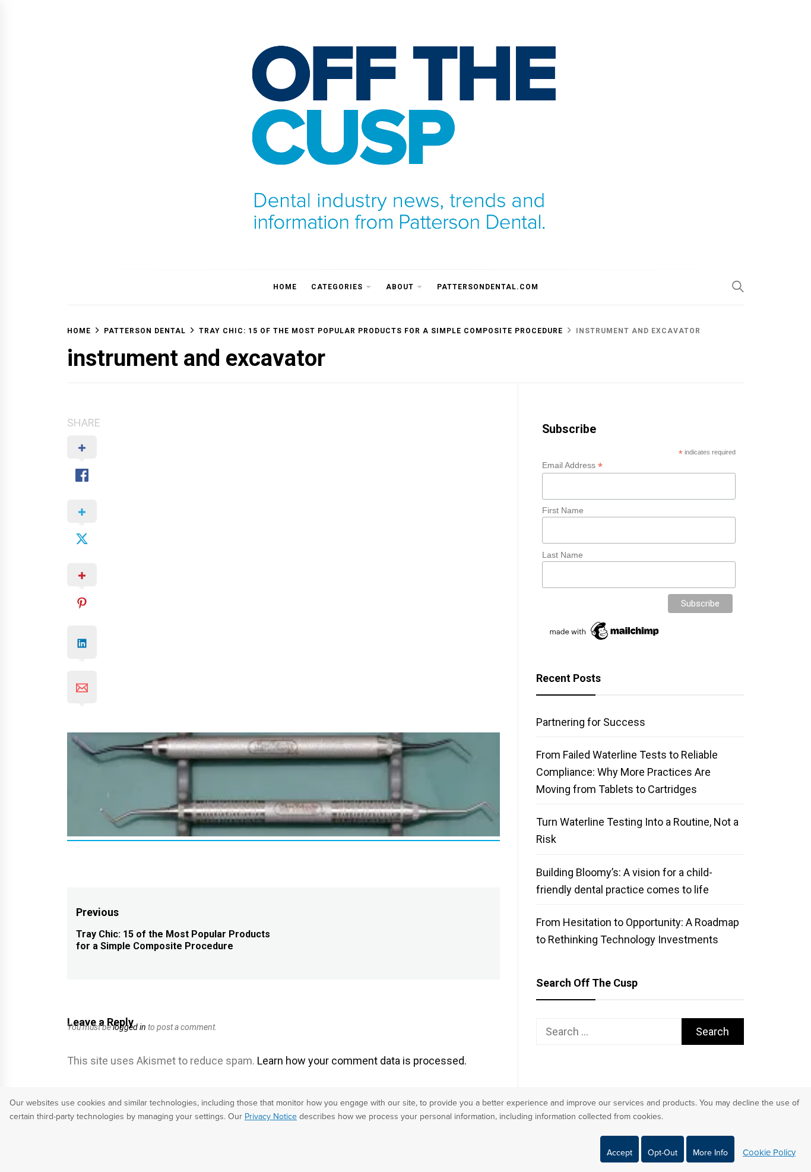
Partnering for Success (590, 722)
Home (285, 287)
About (400, 287)
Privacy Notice (271, 1116)
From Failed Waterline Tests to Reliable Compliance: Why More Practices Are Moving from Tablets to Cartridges (627, 771)
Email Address (572, 465)
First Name (563, 510)
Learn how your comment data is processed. (362, 1060)
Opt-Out (662, 1153)
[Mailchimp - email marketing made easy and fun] (605, 640)
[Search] (738, 286)
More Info (710, 1153)
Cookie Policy (769, 1152)
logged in (129, 1027)
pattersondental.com (487, 287)
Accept (619, 1153)
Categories (337, 287)
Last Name (562, 555)
